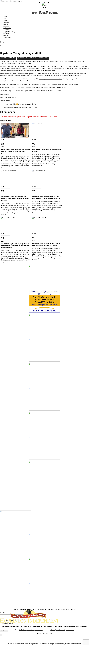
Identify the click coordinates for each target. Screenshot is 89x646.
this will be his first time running (67, 68)
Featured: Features (31, 58)
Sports (5, 24)
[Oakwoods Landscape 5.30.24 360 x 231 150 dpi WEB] (44, 570)
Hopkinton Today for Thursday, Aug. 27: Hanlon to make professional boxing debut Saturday (15, 198)
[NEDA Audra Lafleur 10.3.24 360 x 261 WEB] (44, 546)
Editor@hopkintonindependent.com (31, 630)
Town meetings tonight (7, 87)
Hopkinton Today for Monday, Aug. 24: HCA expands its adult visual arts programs (46, 244)
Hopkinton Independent (8, 58)
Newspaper (7, 37)
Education (6, 22)
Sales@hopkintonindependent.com (62, 630)
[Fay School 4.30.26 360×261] (44, 277)
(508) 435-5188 (47, 633)
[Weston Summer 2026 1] (44, 326)
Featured (6, 20)
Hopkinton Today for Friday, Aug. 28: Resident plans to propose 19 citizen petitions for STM (15, 151)
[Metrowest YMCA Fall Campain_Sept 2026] (44, 498)
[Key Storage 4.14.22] (44, 302)
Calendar (6, 34)
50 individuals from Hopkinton (17, 84)
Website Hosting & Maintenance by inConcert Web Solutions (61, 644)
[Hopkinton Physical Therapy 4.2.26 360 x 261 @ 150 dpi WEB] (44, 449)
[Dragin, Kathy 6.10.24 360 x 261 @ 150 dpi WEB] (44, 400)
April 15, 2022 (33, 107)
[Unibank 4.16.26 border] (44, 595)
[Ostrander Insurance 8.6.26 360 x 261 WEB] (44, 375)
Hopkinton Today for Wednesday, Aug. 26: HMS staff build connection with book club (46, 197)
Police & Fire (7, 28)
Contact (6, 35)
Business (6, 26)
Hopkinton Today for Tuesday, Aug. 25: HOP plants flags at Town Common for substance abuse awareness (15, 246)
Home (5, 16)
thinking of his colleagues (63, 74)
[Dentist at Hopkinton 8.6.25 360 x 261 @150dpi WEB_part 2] (44, 351)
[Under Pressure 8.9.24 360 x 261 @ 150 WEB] (44, 473)
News (5, 18)
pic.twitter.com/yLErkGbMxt (27, 104)
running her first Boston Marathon (50, 79)
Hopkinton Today (9, 32)
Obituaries (6, 30)
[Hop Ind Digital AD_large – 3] (44, 424)
